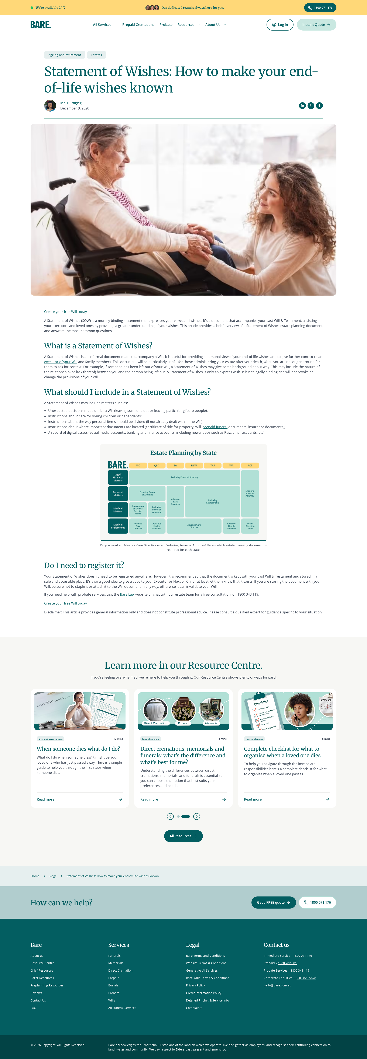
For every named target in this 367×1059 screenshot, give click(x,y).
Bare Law (127, 594)
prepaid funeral (215, 427)
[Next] (196, 816)
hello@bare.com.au (277, 985)
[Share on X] (311, 105)
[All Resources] (183, 836)
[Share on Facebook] (319, 105)
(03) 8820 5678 (306, 978)
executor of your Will (60, 361)
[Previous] (170, 816)
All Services (102, 24)
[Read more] (80, 748)
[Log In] (280, 25)
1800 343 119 (300, 970)
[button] (105, 24)
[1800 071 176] (320, 7)
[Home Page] (41, 24)
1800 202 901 (287, 963)
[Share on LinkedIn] (302, 105)
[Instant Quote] (316, 25)
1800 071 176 (302, 956)
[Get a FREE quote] (273, 902)
